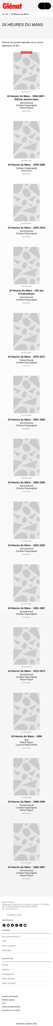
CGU (4, 1003)
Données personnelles (10, 996)
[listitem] (4, 925)
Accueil (5, 14)
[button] (26, 30)
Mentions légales (8, 1000)
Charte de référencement (11, 1007)
